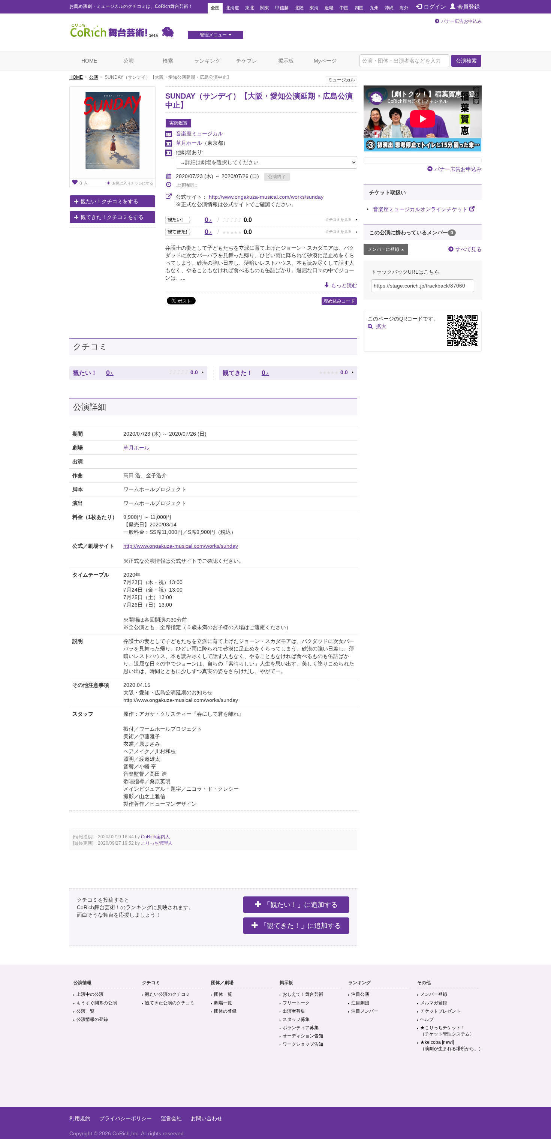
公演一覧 (85, 1011)
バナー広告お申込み (461, 21)
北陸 (299, 7)
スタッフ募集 (296, 1019)
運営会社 (171, 1118)
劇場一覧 (223, 1003)
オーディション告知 (303, 1036)
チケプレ (246, 61)
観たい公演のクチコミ (167, 994)
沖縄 (389, 7)
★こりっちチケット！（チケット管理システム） (447, 1031)
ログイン (435, 6)
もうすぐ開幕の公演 (96, 1003)
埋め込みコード (339, 301)
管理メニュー (213, 34)
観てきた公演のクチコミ (170, 1003)
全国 (215, 7)
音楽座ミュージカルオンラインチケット (420, 209)
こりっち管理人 (156, 843)
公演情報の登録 (92, 1019)
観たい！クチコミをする (109, 201)
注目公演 (360, 994)
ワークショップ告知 (303, 1044)
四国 (359, 7)
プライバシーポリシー (125, 1118)
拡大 (381, 326)
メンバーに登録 (383, 249)
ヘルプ (427, 1019)
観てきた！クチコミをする (112, 217)
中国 (344, 7)
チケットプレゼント (440, 1011)
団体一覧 (223, 994)
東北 (249, 7)
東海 (314, 7)
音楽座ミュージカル (199, 133)
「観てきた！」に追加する (300, 925)
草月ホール (189, 143)
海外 (404, 7)
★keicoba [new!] (451, 1045)
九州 (374, 7)
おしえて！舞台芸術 (303, 994)
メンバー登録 (433, 994)
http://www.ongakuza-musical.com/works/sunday (266, 197)
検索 (168, 61)
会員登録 (468, 6)
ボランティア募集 (301, 1027)
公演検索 (466, 61)
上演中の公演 (89, 994)
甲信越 (282, 7)
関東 (264, 7)
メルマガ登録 (433, 1003)
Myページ (325, 61)
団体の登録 (225, 1011)
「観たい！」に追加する (301, 904)
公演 (128, 61)
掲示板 (286, 61)
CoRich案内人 (155, 836)
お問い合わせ (206, 1118)
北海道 (232, 7)
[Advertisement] (275, 1083)
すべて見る (468, 249)
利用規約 (79, 1118)
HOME (89, 61)
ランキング (207, 61)
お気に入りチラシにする (132, 183)
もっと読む (344, 285)
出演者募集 (294, 1011)
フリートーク (296, 1003)
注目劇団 (360, 1003)
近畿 (329, 7)
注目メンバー (364, 1011)
